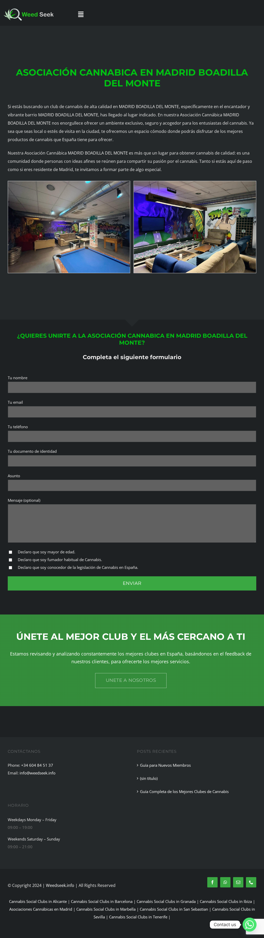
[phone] (251, 882)
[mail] (238, 882)
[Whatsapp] (250, 925)
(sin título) (149, 778)
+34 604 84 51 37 (37, 765)
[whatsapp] (225, 882)
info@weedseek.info (37, 772)
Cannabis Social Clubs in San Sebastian (174, 909)
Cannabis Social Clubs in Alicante (38, 901)
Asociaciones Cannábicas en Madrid (40, 909)
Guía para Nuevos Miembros (165, 765)
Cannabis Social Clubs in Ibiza (226, 901)
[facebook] (212, 882)
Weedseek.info (60, 885)
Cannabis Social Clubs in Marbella (106, 909)
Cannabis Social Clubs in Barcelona (102, 901)
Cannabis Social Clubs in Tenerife (138, 916)
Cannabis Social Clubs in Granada (166, 901)
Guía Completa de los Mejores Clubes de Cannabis (184, 791)
